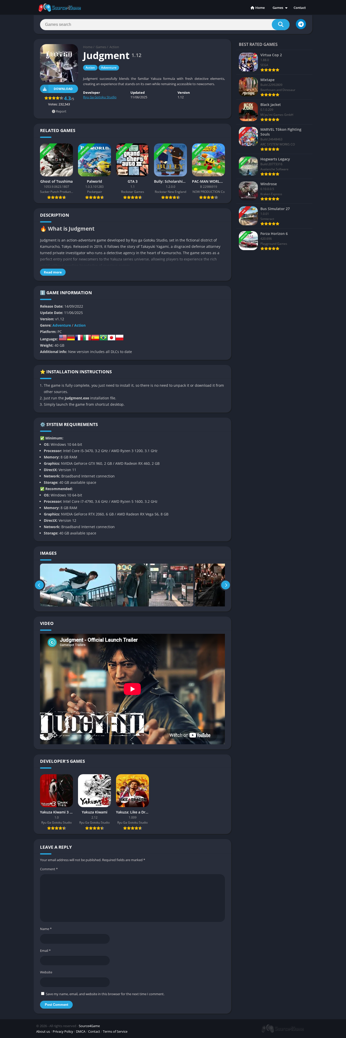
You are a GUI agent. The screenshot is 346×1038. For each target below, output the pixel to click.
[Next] (225, 585)
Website (46, 972)
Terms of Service (115, 1031)
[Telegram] (301, 24)
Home (260, 7)
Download (63, 89)
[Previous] (39, 585)
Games (278, 7)
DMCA (80, 1031)
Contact (300, 7)
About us (43, 1031)
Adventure (109, 67)
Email (45, 950)
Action (114, 47)
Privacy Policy (63, 1031)
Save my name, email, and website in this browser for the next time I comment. (105, 994)
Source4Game (89, 1026)
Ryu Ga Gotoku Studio (100, 97)
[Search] (281, 24)
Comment (49, 869)
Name (46, 928)
